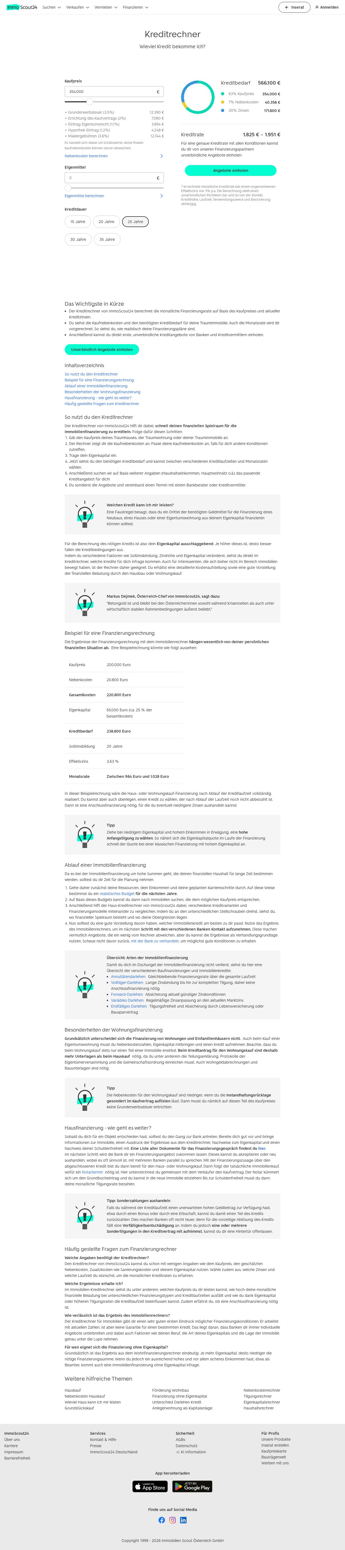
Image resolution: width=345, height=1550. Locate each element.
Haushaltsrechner (259, 1408)
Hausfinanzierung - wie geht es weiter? (98, 397)
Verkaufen (75, 7)
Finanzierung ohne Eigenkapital (179, 1396)
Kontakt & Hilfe (103, 1439)
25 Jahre (135, 221)
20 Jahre (106, 221)
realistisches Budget (117, 893)
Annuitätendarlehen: (128, 976)
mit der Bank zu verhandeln (155, 941)
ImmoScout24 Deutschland (113, 1452)
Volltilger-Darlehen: (127, 982)
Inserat (297, 7)
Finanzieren (133, 7)
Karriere (11, 1445)
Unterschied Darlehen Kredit (176, 1402)
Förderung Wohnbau (170, 1390)
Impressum (13, 1452)
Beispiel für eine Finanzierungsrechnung (99, 380)
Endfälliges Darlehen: (129, 1006)
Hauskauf (73, 1390)
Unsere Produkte (276, 1439)
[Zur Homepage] (22, 7)
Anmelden (329, 7)
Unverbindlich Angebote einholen (102, 349)
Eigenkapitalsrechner (262, 1402)
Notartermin (92, 1172)
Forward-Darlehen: (127, 994)
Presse (95, 1445)
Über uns (12, 1439)
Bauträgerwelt (273, 1457)
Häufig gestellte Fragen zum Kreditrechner (102, 403)
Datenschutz (187, 1445)
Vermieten (103, 7)
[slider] (90, 102)
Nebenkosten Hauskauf (85, 1396)
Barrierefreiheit (17, 1458)
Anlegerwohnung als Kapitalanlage (182, 1408)
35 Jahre (107, 239)
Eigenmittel (75, 167)
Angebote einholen (230, 170)
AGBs (180, 1439)
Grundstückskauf (79, 1408)
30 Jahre (78, 239)
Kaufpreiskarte (274, 1451)
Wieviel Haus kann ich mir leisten (93, 1402)
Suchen (49, 7)
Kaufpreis (73, 81)
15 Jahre (77, 221)
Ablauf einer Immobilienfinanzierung (96, 386)
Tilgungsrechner (258, 1396)
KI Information (193, 1452)
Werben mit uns (275, 1463)
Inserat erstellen (275, 1445)
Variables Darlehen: (127, 1000)
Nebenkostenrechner (262, 1390)
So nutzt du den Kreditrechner (91, 374)
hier (261, 1148)
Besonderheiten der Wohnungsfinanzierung (102, 391)
